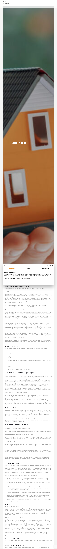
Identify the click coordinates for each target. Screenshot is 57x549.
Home (5, 6)
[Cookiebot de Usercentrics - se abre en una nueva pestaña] (48, 265)
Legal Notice (9, 6)
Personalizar (27, 282)
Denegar (12, 282)
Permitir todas (45, 282)
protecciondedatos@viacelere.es (12, 306)
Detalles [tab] (28, 268)
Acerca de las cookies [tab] (45, 268)
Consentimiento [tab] (12, 268)
